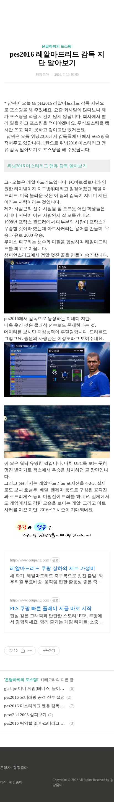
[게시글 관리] (29, 651)
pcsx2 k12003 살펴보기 (25, 715)
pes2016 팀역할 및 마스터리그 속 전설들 (36, 723)
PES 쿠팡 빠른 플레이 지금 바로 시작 (51, 608)
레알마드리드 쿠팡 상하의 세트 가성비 (52, 568)
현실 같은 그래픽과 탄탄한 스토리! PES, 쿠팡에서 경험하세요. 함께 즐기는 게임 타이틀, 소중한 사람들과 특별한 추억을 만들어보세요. (56, 619)
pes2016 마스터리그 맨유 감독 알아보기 (36, 706)
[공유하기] (22, 651)
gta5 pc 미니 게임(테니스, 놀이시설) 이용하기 (36, 688)
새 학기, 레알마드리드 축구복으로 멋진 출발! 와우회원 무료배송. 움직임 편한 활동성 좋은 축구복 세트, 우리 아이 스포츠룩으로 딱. (56, 579)
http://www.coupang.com (29, 560)
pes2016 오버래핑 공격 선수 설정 (34, 697)
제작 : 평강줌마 (11, 782)
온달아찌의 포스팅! (57, 46)
